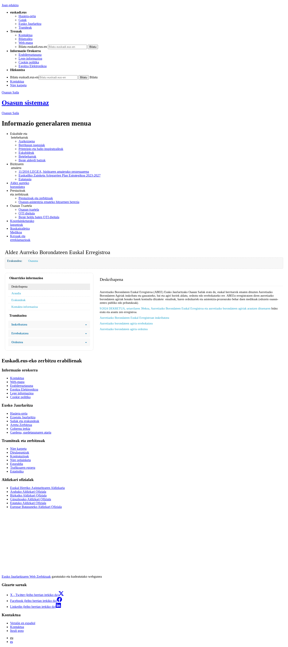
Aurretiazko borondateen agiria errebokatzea (126, 323)
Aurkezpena (27, 141)
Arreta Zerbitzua (21, 425)
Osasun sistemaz (25, 102)
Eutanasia (25, 179)
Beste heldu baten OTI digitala (39, 217)
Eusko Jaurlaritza (30, 23)
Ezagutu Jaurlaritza (22, 417)
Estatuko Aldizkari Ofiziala (28, 503)
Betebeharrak (27, 156)
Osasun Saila (10, 92)
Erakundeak (18, 300)
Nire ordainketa (20, 460)
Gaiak (23, 20)
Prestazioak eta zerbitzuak (36, 198)
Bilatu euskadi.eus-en (33, 46)
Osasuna (33, 261)
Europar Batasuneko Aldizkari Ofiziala (36, 507)
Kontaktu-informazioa (24, 306)
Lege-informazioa (30, 58)
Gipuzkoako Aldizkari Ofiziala (30, 499)
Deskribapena (19, 286)
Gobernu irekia (20, 428)
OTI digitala (27, 213)
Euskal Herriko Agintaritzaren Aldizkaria (37, 488)
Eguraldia (16, 464)
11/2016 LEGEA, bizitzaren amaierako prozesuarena (54, 171)
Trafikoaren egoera (22, 467)
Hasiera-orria (27, 16)
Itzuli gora (17, 630)
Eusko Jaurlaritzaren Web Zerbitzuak (26, 576)
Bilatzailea (25, 39)
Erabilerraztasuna (30, 54)
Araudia (16, 293)
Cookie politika (29, 62)
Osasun (10, 113)
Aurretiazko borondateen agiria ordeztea (124, 329)
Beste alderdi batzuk (32, 160)
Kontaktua (25, 35)
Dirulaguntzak (19, 452)
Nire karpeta (18, 85)
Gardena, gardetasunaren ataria (30, 432)
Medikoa (20, 230)
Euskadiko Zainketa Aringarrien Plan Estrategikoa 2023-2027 (60, 175)
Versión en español (22, 623)
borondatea (19, 185)
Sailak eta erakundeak (24, 421)
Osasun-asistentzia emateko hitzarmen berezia (49, 202)
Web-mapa (26, 42)
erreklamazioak (20, 238)
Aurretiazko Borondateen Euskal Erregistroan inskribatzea (134, 317)
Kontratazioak (19, 456)
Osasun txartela (29, 209)
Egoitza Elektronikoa (33, 66)
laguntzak (22, 222)
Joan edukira (10, 5)
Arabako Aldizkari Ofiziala (28, 491)
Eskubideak (26, 152)
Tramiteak (25, 27)
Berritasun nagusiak (32, 145)
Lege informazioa (22, 393)
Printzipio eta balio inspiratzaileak (41, 149)
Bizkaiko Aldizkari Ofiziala (28, 495)
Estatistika (17, 471)
